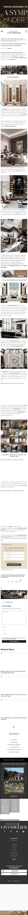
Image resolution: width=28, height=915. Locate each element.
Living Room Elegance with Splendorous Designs (13, 45)
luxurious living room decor (17, 346)
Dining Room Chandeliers (12, 38)
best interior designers (8, 574)
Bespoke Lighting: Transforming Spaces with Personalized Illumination (13, 672)
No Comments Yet (8, 602)
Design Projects (14, 859)
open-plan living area (12, 305)
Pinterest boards (16, 538)
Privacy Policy (16, 888)
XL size (17, 170)
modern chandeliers (15, 576)
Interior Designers (19, 39)
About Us (10, 888)
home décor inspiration (19, 574)
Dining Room (14, 853)
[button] (14, 269)
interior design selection (10, 126)
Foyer (14, 855)
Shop (14, 867)
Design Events (4, 38)
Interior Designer (10, 39)
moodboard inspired (13, 341)
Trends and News (13, 41)
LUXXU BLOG (14, 739)
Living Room (14, 851)
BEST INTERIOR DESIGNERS (14, 744)
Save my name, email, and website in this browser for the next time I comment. (13, 638)
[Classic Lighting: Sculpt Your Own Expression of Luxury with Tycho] (14, 684)
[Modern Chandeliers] (14, 31)
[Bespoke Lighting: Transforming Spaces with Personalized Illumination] (14, 660)
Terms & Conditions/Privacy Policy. (11, 562)
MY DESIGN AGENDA (14, 747)
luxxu (9, 576)
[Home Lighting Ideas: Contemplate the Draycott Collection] (14, 707)
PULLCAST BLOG (14, 742)
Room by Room (14, 847)
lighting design (4, 576)
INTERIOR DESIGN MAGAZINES (14, 749)
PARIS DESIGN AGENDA (14, 752)
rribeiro (10, 48)
